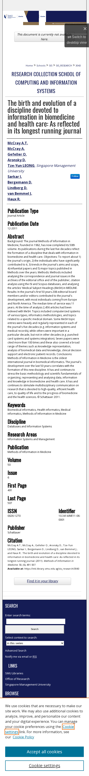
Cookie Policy (23, 737)
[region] (44, 737)
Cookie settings (44, 765)
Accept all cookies (44, 752)
